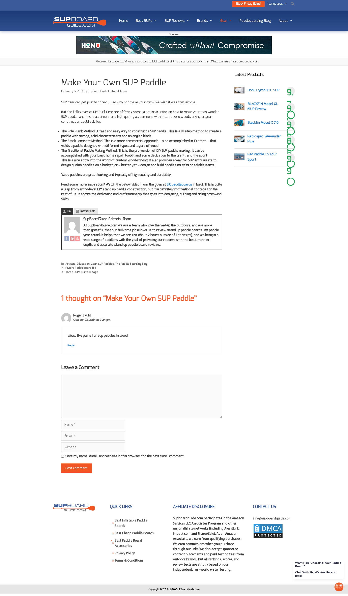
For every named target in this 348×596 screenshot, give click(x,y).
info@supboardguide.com (272, 518)
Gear (223, 20)
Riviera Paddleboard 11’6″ (81, 267)
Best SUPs (144, 20)
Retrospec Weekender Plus (264, 139)
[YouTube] (77, 239)
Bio (69, 211)
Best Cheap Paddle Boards (134, 533)
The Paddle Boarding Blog (131, 263)
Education (83, 263)
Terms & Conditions (129, 560)
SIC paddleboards (179, 184)
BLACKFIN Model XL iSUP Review (263, 106)
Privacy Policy (125, 553)
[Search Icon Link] (293, 4)
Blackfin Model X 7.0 (263, 122)
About (283, 20)
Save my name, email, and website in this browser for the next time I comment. (124, 456)
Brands (202, 20)
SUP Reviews (175, 20)
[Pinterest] (72, 239)
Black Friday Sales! (248, 3)
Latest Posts (87, 211)
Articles (70, 263)
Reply (71, 345)
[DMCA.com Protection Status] (268, 537)
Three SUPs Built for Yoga (81, 272)
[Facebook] (66, 239)
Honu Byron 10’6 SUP (264, 90)
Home (123, 20)
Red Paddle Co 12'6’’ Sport (262, 156)
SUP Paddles (106, 263)
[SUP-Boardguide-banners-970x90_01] (174, 53)
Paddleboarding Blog (255, 20)
